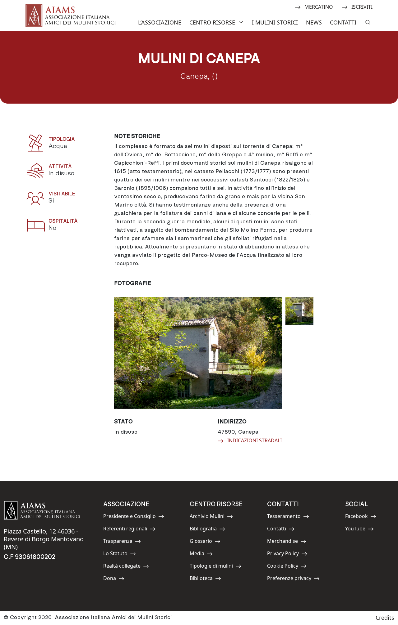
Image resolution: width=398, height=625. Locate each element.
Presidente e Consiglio (129, 517)
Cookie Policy (282, 566)
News (314, 22)
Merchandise (282, 542)
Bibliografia (204, 529)
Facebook (359, 517)
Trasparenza (117, 542)
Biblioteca (204, 579)
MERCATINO (318, 6)
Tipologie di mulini (211, 566)
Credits (385, 617)
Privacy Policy (283, 554)
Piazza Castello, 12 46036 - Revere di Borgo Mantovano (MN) (44, 539)
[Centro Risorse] (242, 21)
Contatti (343, 22)
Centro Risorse (212, 22)
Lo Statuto (117, 554)
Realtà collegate (122, 566)
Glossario (204, 542)
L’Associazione (159, 22)
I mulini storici (275, 22)
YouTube (359, 529)
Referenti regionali (125, 529)
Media (204, 554)
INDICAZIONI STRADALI (254, 440)
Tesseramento (284, 517)
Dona (117, 579)
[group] (198, 353)
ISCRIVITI (362, 6)
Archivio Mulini (207, 517)
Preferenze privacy (289, 579)
